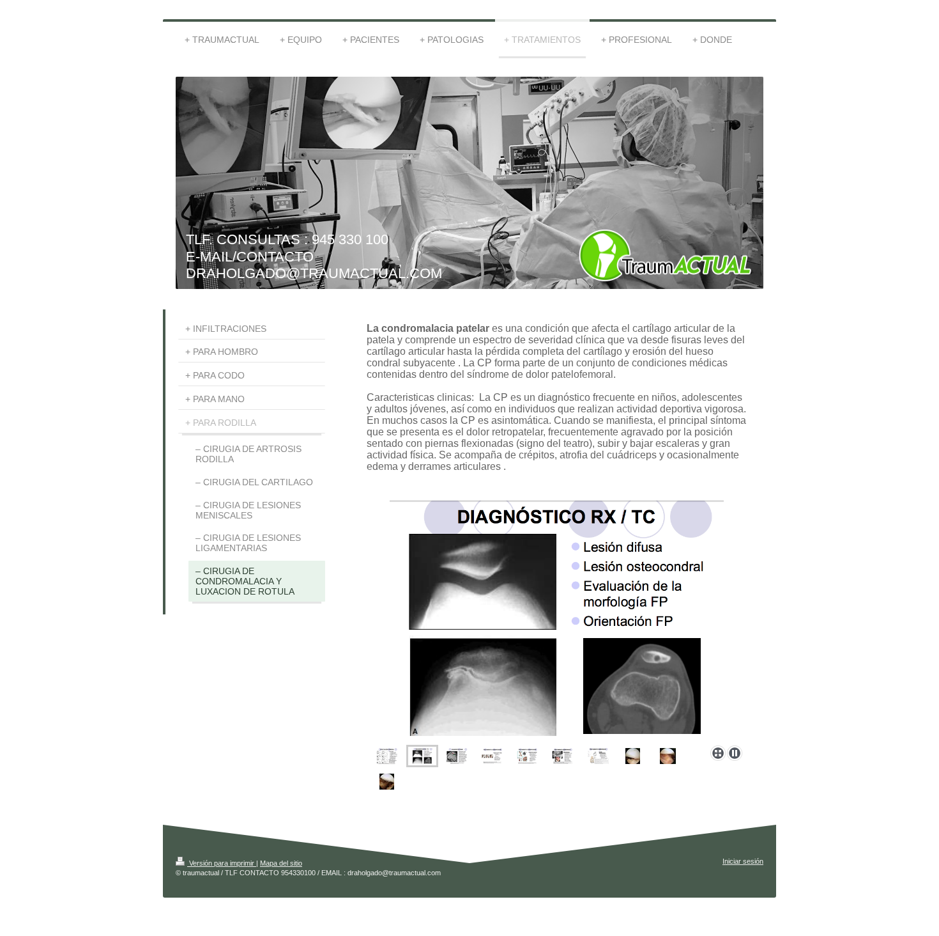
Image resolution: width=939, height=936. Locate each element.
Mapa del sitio (281, 863)
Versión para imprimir (221, 863)
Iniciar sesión (742, 861)
